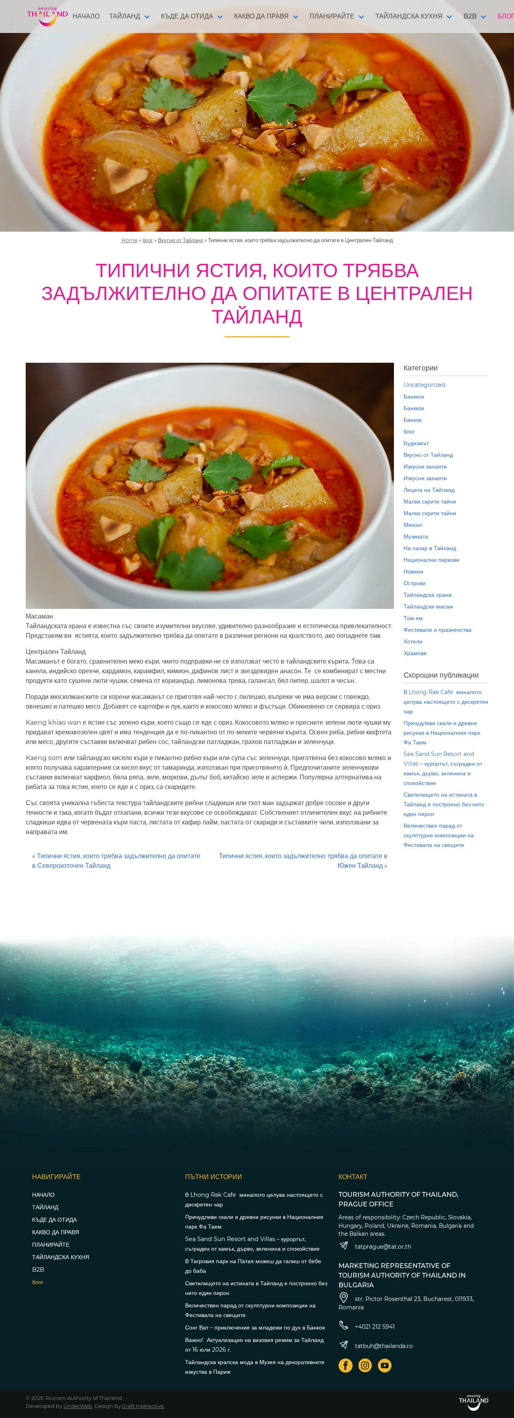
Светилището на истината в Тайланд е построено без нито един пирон (444, 804)
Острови (415, 583)
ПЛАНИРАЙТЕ (332, 16)
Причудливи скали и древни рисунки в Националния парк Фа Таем (442, 732)
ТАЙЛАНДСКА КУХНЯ (409, 16)
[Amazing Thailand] (47, 16)
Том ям (413, 618)
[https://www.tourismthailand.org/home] (473, 1402)
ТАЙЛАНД (124, 16)
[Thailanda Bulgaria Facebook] (346, 1365)
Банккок (414, 396)
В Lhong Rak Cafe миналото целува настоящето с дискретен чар (446, 701)
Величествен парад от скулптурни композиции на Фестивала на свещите (439, 835)
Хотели (413, 641)
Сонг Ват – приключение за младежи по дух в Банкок (255, 1327)
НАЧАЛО (86, 16)
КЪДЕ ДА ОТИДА (187, 16)
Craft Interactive (143, 1406)
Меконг (413, 524)
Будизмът (416, 443)
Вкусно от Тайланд (180, 240)
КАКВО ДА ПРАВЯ (261, 16)
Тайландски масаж (428, 606)
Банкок (413, 419)
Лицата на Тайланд (429, 489)
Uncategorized (424, 384)
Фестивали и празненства (437, 629)
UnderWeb (77, 1406)
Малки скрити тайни (430, 501)
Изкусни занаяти (425, 466)
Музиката (416, 536)
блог (148, 240)
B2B (470, 16)
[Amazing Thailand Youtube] (385, 1365)
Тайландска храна (428, 594)
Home (129, 240)
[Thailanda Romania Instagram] (365, 1365)
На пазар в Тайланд (430, 548)
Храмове (415, 653)
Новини (413, 571)
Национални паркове (431, 559)
